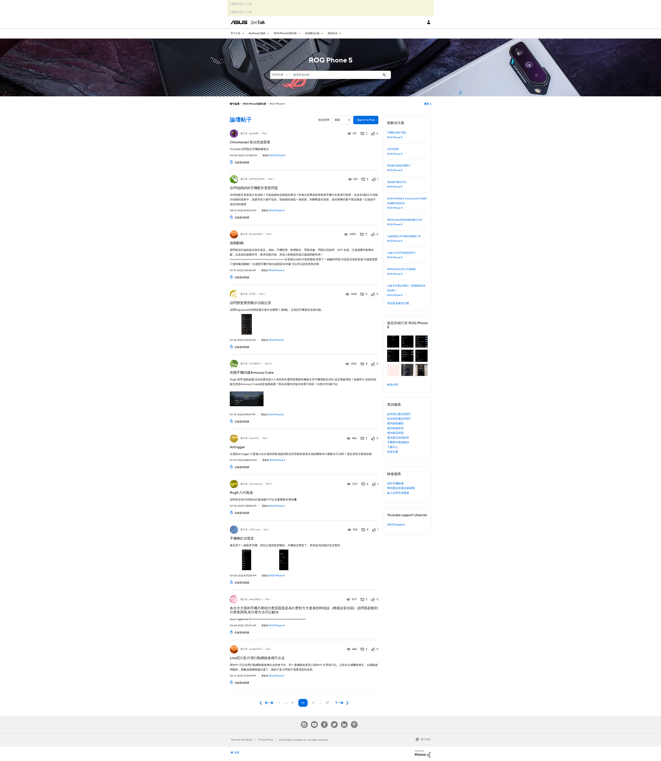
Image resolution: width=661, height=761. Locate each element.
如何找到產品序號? (399, 419)
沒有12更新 (393, 149)
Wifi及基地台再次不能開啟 (401, 269)
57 (327, 703)
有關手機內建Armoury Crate (252, 372)
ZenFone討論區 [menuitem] (257, 33)
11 (313, 703)
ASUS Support (396, 524)
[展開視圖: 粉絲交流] (340, 33)
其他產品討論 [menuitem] (312, 33)
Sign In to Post (366, 120)
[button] (393, 342)
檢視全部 (392, 384)
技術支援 (392, 452)
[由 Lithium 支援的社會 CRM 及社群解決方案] (422, 753)
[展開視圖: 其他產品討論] (322, 33)
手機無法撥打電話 (396, 132)
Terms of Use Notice (242, 739)
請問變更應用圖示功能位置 (250, 303)
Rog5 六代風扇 (241, 493)
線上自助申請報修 (398, 493)
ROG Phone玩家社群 (254, 103)
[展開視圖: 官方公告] (243, 33)
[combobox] (340, 75)
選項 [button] (426, 103)
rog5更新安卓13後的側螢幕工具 (404, 236)
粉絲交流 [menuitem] (332, 33)
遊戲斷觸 (237, 243)
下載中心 (392, 447)
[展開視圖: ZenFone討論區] (268, 33)
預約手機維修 (395, 483)
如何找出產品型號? (399, 414)
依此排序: (324, 120)
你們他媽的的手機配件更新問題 (254, 188)
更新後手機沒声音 (396, 182)
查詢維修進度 (395, 428)
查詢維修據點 (395, 423)
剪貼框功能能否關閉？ (399, 165)
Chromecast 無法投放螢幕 (250, 142)
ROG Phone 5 (277, 155)
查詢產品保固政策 (398, 437)
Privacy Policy (265, 739)
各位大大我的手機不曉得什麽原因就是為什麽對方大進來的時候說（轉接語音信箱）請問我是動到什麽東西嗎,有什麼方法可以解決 (304, 610)
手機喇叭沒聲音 (242, 538)
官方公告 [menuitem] (235, 33)
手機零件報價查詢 (398, 442)
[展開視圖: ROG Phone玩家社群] (299, 33)
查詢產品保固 (395, 433)
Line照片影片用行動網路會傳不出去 (257, 658)
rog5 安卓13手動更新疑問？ (402, 252)
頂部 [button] (236, 752)
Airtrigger (237, 447)
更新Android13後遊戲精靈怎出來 (404, 219)
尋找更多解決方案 (398, 303)
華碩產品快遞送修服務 (401, 488)
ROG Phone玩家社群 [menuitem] (285, 33)
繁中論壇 (234, 103)
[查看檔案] (234, 133)
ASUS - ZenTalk (248, 22)
